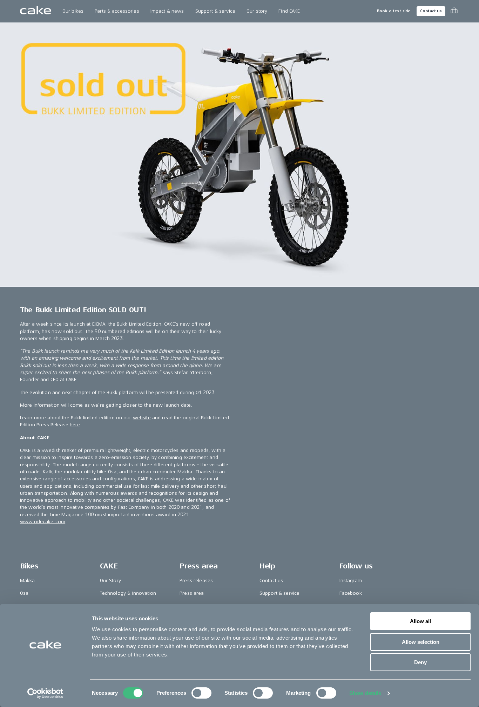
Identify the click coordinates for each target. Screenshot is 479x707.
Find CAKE (289, 11)
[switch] (201, 693)
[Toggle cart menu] (454, 11)
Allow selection (420, 642)
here (75, 424)
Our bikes (72, 11)
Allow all (420, 621)
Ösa (24, 593)
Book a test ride (393, 11)
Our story (257, 11)
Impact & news (167, 11)
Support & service (215, 11)
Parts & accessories (117, 11)
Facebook (350, 593)
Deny (420, 662)
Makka (27, 580)
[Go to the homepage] (35, 11)
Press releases (196, 580)
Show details (365, 693)
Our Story (110, 580)
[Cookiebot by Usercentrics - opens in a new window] (45, 693)
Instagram (350, 580)
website (142, 417)
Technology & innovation (128, 593)
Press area (192, 593)
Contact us (431, 11)
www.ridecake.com (42, 521)
